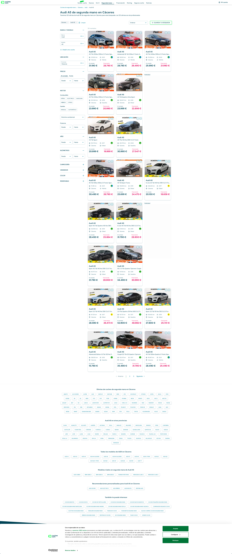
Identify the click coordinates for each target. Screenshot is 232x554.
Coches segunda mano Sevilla (117, 506)
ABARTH (66, 394)
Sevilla (94, 438)
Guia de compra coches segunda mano (152, 511)
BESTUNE (109, 394)
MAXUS (160, 403)
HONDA (115, 398)
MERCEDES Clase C (138, 474)
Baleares (128, 425)
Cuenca (108, 429)
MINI (81, 407)
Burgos (148, 425)
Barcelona (139, 425)
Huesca (166, 429)
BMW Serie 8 (110, 474)
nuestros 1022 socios (79, 530)
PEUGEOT (123, 407)
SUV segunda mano (120, 515)
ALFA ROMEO (75, 394)
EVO (94, 398)
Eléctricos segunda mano (76, 511)
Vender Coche (146, 515)
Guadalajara (136, 429)
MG (75, 407)
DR (74, 398)
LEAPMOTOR (106, 403)
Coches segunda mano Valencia (139, 506)
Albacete (74, 425)
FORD (107, 398)
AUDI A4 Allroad (94, 456)
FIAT (101, 398)
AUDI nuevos (127, 488)
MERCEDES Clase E (153, 474)
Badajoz (119, 425)
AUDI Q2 (156, 456)
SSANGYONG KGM (86, 411)
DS (80, 398)
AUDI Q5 (105, 461)
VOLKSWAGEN (146, 411)
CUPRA (152, 394)
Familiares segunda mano (95, 511)
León (73, 434)
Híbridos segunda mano (88, 515)
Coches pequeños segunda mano (157, 502)
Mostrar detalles (70, 550)
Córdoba (88, 429)
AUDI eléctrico (104, 488)
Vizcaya (158, 438)
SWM (113, 411)
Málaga (105, 434)
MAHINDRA (134, 403)
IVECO (156, 398)
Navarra (123, 434)
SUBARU (97, 411)
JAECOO (164, 398)
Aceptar (175, 528)
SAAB (160, 407)
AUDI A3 (75, 456)
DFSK (167, 394)
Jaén (66, 434)
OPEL (115, 407)
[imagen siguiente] (112, 39)
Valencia (138, 438)
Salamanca (75, 438)
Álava (65, 425)
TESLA (127, 411)
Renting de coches (105, 515)
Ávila (110, 425)
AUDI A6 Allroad (117, 456)
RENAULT (151, 407)
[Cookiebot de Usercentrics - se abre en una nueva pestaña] (53, 550)
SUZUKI (106, 411)
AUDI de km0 (92, 488)
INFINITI (140, 398)
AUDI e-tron (146, 456)
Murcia (114, 434)
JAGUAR (64, 403)
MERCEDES (66, 407)
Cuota (71, 76)
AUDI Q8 (123, 461)
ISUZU (148, 398)
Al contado (64, 76)
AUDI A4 (84, 456)
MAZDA (168, 403)
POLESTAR (132, 407)
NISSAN (99, 407)
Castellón (67, 429)
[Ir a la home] (6, 2)
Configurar (174, 534)
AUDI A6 (106, 456)
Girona (117, 429)
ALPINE (85, 394)
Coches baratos (69, 502)
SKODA (67, 411)
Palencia (142, 434)
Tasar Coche (134, 515)
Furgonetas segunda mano (129, 511)
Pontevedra (163, 434)
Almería (93, 425)
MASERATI (151, 403)
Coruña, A (98, 429)
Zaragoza (116, 442)
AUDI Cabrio (77, 474)
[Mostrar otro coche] (100, 47)
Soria (101, 438)
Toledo (129, 438)
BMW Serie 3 (88, 474)
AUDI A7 (128, 456)
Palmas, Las (152, 434)
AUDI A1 (67, 456)
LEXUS (115, 403)
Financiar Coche (112, 511)
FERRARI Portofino (123, 474)
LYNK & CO (124, 403)
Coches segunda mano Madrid (95, 506)
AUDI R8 (131, 461)
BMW (118, 394)
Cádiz (156, 425)
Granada (125, 429)
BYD (125, 394)
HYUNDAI (124, 398)
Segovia (85, 438)
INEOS (132, 398)
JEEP (72, 403)
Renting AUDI (139, 488)
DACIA (159, 394)
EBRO (87, 398)
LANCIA (86, 403)
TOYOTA (136, 411)
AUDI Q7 (114, 461)
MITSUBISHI (90, 407)
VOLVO (156, 411)
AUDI (92, 394)
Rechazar (176, 540)
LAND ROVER (95, 403)
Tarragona (111, 438)
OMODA (107, 407)
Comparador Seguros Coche (161, 506)
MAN (143, 403)
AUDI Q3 (165, 456)
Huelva (157, 429)
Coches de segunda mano (118, 502)
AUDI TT (140, 461)
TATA (120, 411)
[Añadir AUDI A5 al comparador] (112, 33)
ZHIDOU (164, 411)
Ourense (132, 434)
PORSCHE (142, 407)
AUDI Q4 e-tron (94, 461)
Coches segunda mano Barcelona (72, 506)
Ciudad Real (78, 429)
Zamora (167, 438)
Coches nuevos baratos (137, 502)
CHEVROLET (133, 394)
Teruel (121, 438)
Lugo (88, 434)
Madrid (97, 434)
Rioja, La (64, 438)
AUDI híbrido (116, 488)
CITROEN (143, 394)
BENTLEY (100, 394)
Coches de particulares (99, 502)
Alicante (83, 425)
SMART (75, 411)
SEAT (167, 407)
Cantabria (166, 425)
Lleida (81, 434)
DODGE (67, 398)
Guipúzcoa (148, 429)
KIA (78, 403)
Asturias (102, 425)
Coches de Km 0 (83, 502)
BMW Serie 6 (99, 474)
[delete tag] (67, 22)
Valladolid (149, 438)
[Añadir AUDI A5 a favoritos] (109, 33)
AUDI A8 (137, 456)
